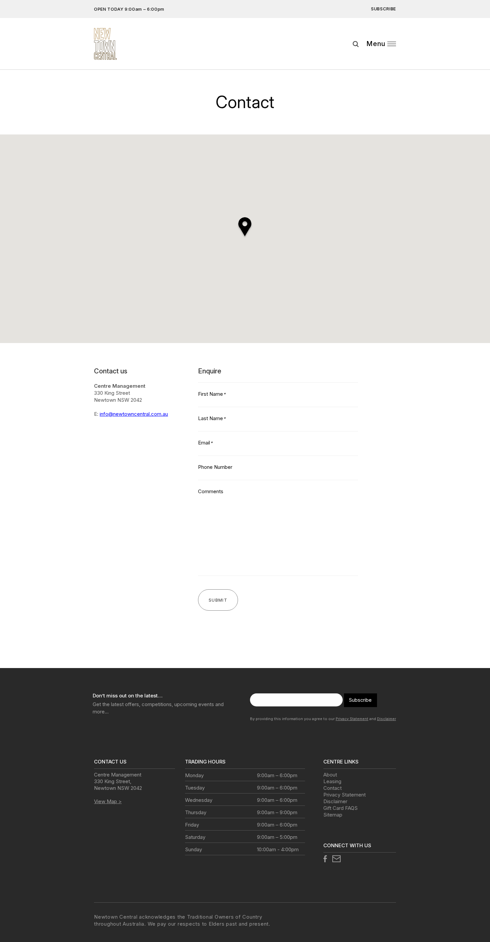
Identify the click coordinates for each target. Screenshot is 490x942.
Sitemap (332, 815)
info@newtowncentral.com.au (134, 414)
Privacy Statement (352, 718)
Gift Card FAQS (340, 808)
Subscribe (383, 8)
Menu (375, 44)
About (330, 774)
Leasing (332, 781)
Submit (480, 61)
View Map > (108, 801)
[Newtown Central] (105, 44)
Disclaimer (386, 718)
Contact (332, 788)
